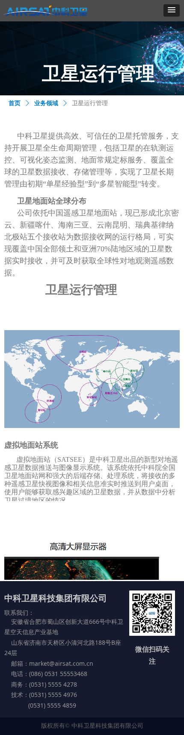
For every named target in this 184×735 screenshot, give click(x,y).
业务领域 (46, 103)
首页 (15, 103)
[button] (171, 10)
